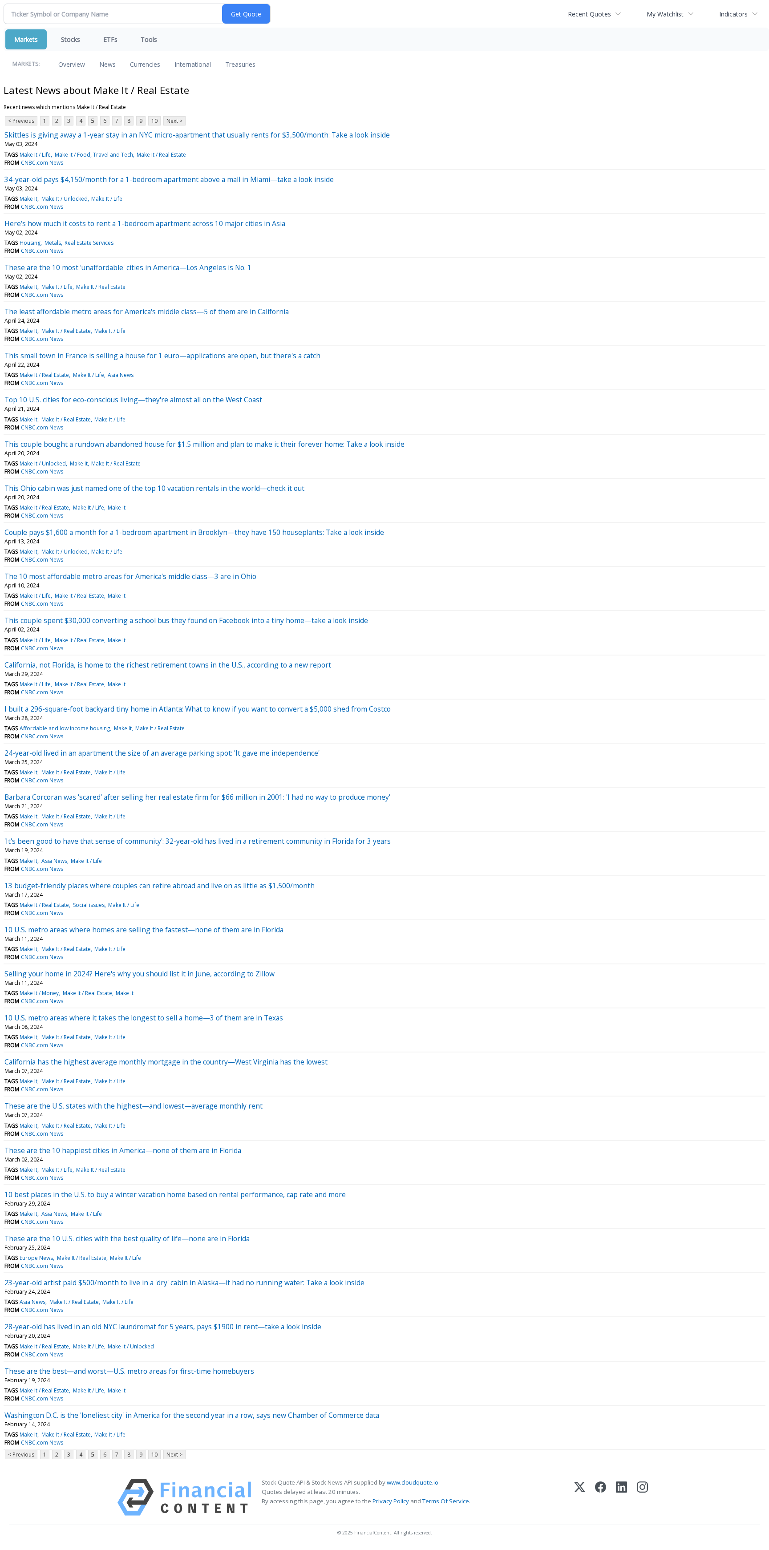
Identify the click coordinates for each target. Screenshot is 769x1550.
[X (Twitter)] (580, 1497)
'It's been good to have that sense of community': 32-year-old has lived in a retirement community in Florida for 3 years (197, 841)
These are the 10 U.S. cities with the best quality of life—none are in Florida (127, 1238)
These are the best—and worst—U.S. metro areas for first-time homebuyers (129, 1371)
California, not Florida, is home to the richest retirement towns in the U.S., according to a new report (167, 665)
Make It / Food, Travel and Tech (94, 154)
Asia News (121, 375)
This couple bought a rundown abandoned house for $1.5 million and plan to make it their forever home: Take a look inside (204, 444)
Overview (71, 64)
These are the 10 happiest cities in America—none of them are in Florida (122, 1150)
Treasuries (240, 64)
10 (154, 121)
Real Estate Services (89, 243)
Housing (30, 243)
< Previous (21, 121)
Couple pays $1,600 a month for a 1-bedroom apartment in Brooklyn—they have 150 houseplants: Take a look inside (194, 532)
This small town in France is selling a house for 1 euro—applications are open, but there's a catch (162, 355)
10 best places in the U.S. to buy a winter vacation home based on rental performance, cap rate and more (175, 1194)
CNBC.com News (42, 162)
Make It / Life (35, 154)
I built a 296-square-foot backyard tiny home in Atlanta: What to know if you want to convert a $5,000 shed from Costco (197, 709)
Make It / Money (39, 993)
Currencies (145, 64)
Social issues (89, 905)
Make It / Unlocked (64, 198)
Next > (174, 121)
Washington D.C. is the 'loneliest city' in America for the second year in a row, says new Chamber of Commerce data (191, 1415)
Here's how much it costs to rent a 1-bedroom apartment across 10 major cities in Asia (144, 223)
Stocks (70, 39)
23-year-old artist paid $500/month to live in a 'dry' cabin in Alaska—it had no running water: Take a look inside (184, 1282)
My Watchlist (665, 14)
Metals (53, 243)
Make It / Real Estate (161, 154)
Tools (149, 39)
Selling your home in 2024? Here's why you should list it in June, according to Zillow (139, 974)
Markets (26, 39)
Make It (28, 198)
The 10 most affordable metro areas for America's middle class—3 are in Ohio (130, 576)
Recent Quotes (589, 14)
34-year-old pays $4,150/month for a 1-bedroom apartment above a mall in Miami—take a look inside (169, 179)
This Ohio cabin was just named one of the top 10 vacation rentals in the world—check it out (154, 488)
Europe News (36, 1258)
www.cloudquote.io (412, 1482)
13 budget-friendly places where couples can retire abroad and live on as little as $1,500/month (159, 885)
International (192, 64)
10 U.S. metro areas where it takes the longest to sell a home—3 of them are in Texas (143, 1018)
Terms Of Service (445, 1501)
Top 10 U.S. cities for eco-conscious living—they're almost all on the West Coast (133, 400)
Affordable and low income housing (65, 728)
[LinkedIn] (621, 1497)
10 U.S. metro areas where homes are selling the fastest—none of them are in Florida (143, 930)
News (107, 64)
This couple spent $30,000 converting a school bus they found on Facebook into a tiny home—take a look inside (186, 620)
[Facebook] (600, 1497)
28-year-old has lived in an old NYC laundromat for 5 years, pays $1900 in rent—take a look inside (162, 1326)
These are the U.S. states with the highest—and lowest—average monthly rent (133, 1106)
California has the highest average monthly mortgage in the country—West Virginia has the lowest (166, 1062)
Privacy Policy (390, 1501)
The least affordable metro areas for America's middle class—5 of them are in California (146, 311)
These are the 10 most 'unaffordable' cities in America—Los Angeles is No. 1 (127, 267)
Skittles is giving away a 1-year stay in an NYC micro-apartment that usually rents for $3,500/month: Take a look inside (197, 135)
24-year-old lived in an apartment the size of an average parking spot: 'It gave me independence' (162, 753)
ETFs (110, 39)
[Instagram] (642, 1497)
